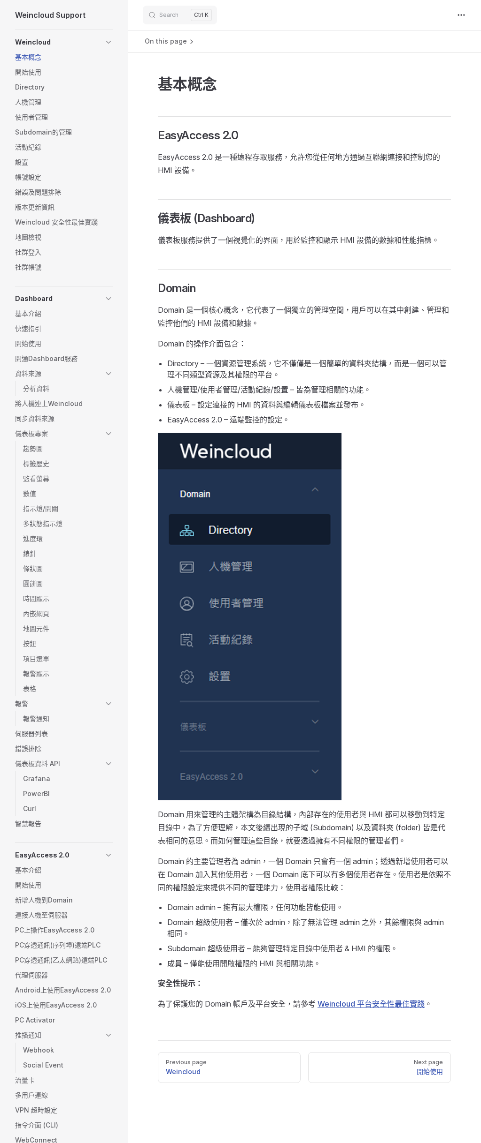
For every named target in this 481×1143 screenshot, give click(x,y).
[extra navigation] (461, 15)
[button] (108, 42)
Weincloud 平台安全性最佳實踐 (371, 1003)
